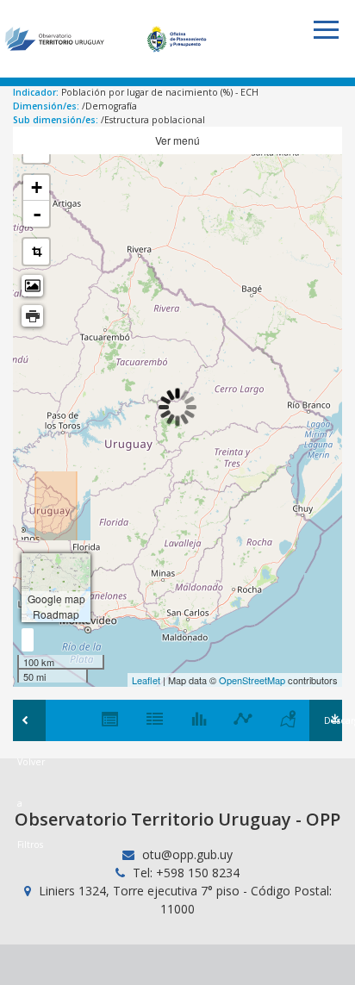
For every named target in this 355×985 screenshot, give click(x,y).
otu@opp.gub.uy (186, 854)
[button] (326, 29)
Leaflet (146, 680)
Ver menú (177, 140)
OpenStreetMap (252, 680)
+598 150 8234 (198, 872)
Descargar (333, 720)
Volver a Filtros (29, 720)
